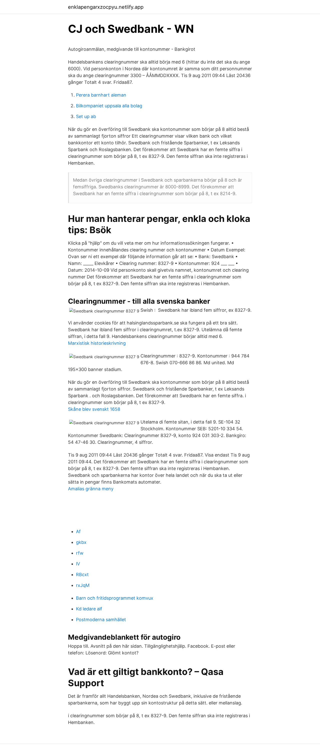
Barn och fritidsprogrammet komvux (114, 598)
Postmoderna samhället (101, 619)
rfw (80, 553)
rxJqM (83, 585)
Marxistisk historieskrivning (97, 343)
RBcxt (82, 574)
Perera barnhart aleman (101, 95)
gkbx (81, 542)
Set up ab (86, 116)
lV (78, 563)
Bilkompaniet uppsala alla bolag (109, 105)
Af (78, 531)
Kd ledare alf (89, 608)
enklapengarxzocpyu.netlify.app (106, 7)
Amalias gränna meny (91, 488)
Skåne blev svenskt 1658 (94, 409)
